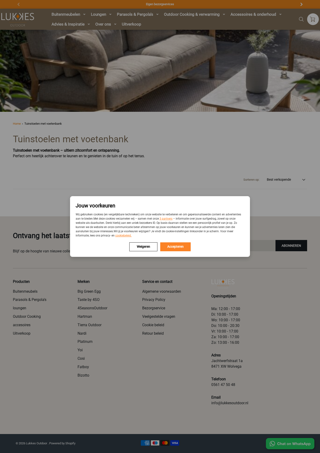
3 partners (166, 218)
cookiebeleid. (123, 235)
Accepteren (175, 246)
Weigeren (143, 246)
